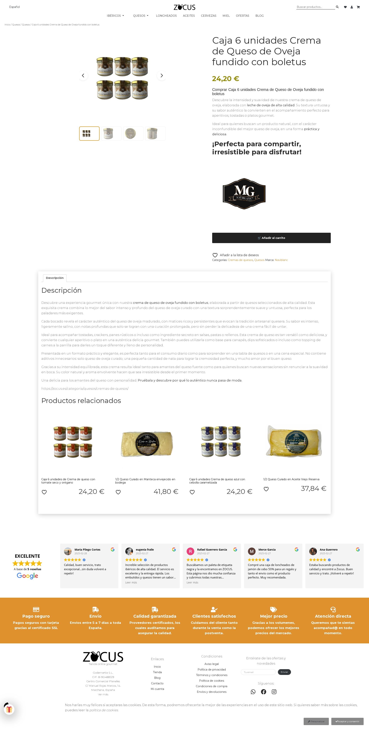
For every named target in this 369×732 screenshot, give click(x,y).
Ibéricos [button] (114, 15)
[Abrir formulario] (9, 709)
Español (14, 7)
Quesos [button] (139, 15)
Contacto (157, 683)
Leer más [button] (131, 582)
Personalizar (317, 721)
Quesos (16, 24)
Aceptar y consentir (348, 721)
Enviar (284, 672)
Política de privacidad (212, 669)
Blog (259, 15)
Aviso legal (211, 664)
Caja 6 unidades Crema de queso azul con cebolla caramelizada (217, 481)
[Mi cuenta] (352, 7)
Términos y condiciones (211, 675)
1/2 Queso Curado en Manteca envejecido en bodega (145, 481)
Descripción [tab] (55, 278)
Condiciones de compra (211, 686)
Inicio (7, 24)
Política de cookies (211, 680)
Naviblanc (281, 260)
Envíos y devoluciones (211, 692)
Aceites (189, 15)
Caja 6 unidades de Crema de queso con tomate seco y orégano (68, 481)
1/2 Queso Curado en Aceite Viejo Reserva (291, 479)
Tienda (157, 672)
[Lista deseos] (345, 7)
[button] (162, 75)
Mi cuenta (157, 689)
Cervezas (208, 15)
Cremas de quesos (240, 260)
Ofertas (242, 15)
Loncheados (166, 15)
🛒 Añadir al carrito (271, 238)
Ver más (103, 694)
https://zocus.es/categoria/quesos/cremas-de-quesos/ (84, 389)
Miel (226, 15)
